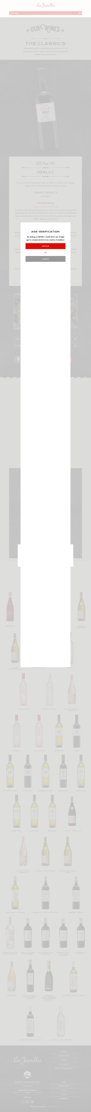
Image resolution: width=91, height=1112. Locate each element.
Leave (45, 259)
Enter (45, 246)
